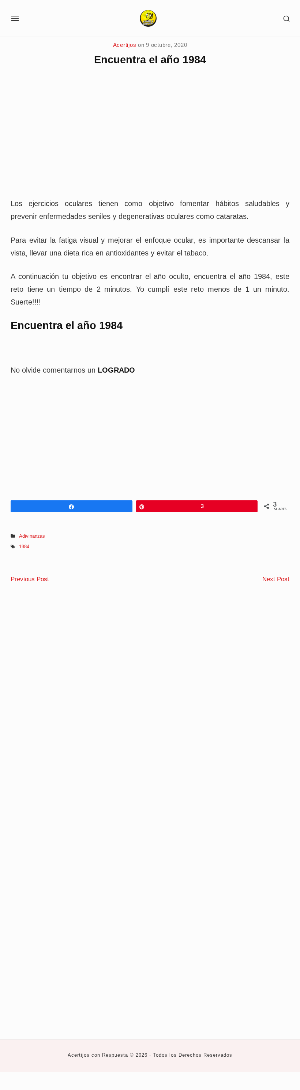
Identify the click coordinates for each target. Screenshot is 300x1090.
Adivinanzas (32, 536)
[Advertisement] (150, 138)
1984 (24, 546)
